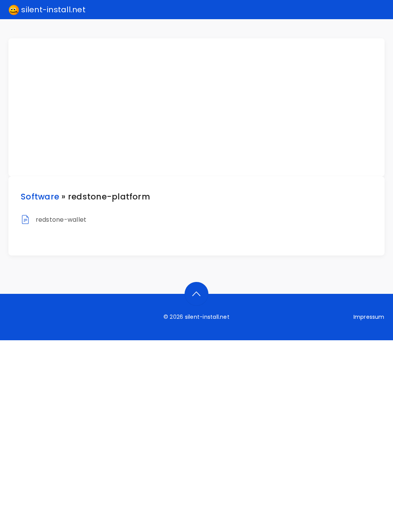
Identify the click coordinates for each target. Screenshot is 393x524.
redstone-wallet (61, 219)
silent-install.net (52, 9)
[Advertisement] (201, 107)
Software (40, 196)
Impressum (369, 317)
